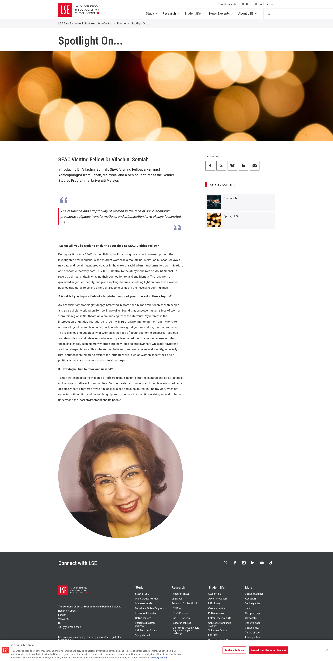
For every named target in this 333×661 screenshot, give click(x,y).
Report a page (253, 622)
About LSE (245, 13)
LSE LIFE (212, 635)
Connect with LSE (77, 563)
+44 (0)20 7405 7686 (69, 627)
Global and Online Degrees (149, 608)
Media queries (253, 603)
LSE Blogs (177, 598)
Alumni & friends (263, 4)
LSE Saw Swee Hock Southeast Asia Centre (84, 23)
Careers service (216, 608)
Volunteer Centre (217, 630)
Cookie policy (252, 627)
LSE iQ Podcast (180, 613)
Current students (226, 4)
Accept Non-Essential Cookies (268, 650)
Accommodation (217, 598)
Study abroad (142, 635)
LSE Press (177, 608)
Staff (245, 4)
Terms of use (252, 632)
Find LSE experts (181, 618)
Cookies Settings (254, 593)
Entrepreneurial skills (219, 618)
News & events (219, 13)
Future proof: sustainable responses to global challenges (185, 630)
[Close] (327, 650)
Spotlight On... (139, 23)
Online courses (143, 618)
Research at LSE (181, 593)
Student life (192, 13)
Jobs (247, 608)
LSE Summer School (146, 630)
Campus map (252, 613)
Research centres (181, 622)
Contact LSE (251, 618)
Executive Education (146, 613)
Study (150, 13)
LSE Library (214, 603)
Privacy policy (252, 637)
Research (169, 13)
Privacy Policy (159, 657)
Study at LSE (142, 593)
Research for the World (184, 603)
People (121, 23)
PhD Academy (216, 613)
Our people (230, 198)
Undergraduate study (146, 598)
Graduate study (143, 603)
